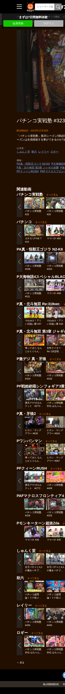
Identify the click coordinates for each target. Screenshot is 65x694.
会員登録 (18, 23)
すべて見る (52, 194)
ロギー (54, 151)
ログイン (49, 23)
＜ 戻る (20, 662)
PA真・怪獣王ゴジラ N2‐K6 (33, 163)
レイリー (43, 151)
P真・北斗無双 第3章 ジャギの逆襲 (38, 167)
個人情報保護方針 (51, 684)
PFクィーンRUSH (28, 171)
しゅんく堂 (23, 151)
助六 (34, 151)
